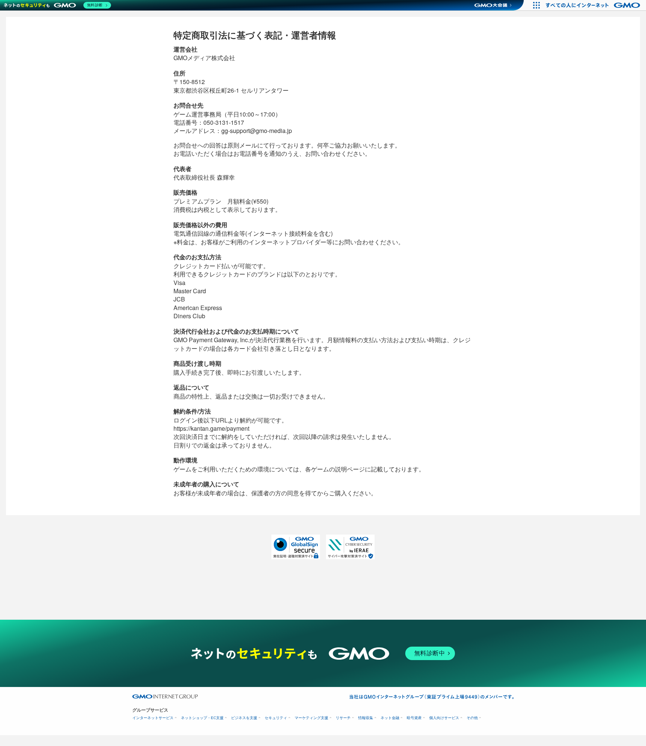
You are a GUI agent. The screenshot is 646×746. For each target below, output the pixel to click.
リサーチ (343, 718)
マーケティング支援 (311, 718)
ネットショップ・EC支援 (202, 718)
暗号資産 (414, 718)
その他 (472, 718)
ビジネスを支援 (244, 718)
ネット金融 (390, 718)
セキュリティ (276, 718)
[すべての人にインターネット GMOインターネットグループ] (594, 5)
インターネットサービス (152, 718)
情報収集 (365, 718)
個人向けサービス (444, 718)
